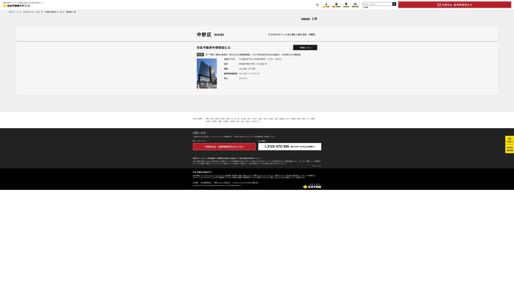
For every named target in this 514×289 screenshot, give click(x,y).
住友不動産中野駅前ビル (214, 47)
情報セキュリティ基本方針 (222, 182)
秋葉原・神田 (295, 118)
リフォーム (303, 175)
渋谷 (249, 118)
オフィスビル (209, 175)
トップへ (318, 166)
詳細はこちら (305, 47)
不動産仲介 (311, 175)
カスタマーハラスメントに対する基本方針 (245, 182)
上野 (242, 121)
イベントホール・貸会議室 (222, 175)
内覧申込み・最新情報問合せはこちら (224, 146)
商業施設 (221, 177)
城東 (247, 121)
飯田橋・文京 (284, 118)
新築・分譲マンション (245, 175)
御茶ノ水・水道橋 (308, 118)
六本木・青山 (257, 118)
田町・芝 (229, 118)
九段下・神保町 (211, 121)
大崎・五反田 (268, 118)
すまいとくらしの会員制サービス (284, 177)
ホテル (195, 177)
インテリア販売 (255, 177)
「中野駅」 (270, 59)
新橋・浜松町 (220, 118)
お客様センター (300, 177)
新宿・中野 (210, 118)
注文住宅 (288, 175)
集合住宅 (295, 175)
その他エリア (255, 121)
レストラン (265, 177)
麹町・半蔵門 (223, 121)
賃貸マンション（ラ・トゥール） (264, 175)
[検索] (394, 4)
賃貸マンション (280, 175)
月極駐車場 (246, 177)
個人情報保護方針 (206, 182)
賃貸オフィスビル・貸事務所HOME (21, 12)
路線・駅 (39, 12)
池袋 (276, 118)
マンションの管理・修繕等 (233, 177)
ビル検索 (365, 7)
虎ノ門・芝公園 (240, 118)
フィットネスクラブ (204, 177)
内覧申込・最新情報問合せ (457, 4)
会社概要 (195, 182)
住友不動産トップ (198, 175)
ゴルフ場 (214, 177)
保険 (271, 177)
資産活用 (234, 175)
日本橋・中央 (234, 121)
